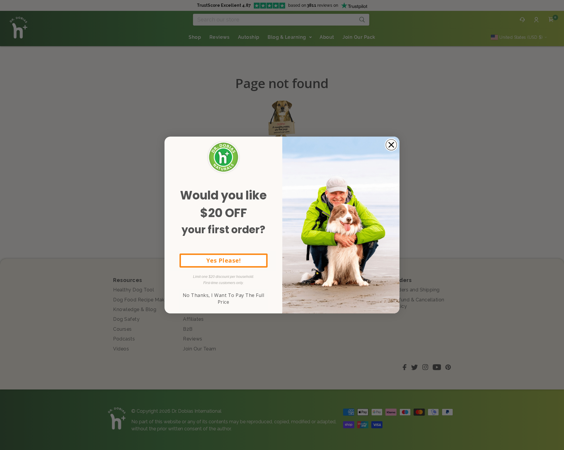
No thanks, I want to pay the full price (223, 298)
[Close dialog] (391, 145)
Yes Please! (223, 260)
